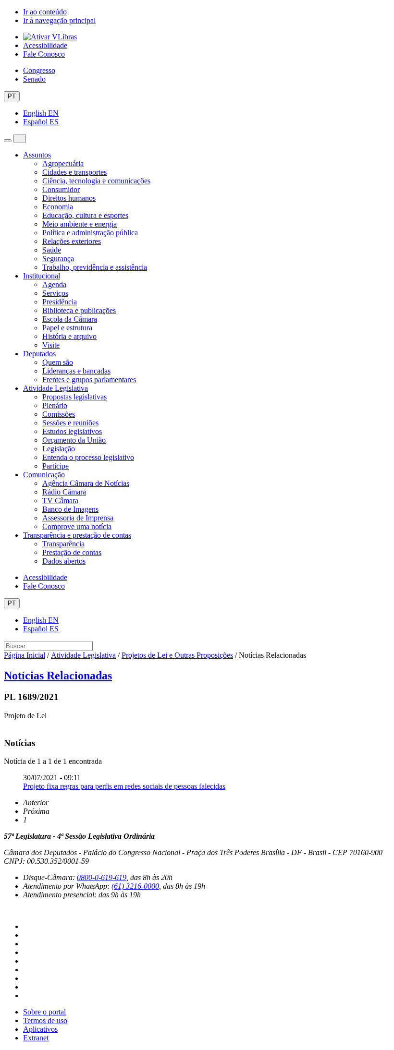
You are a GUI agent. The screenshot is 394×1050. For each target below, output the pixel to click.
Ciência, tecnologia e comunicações (96, 181)
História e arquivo (69, 336)
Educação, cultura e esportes (85, 215)
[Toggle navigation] (8, 140)
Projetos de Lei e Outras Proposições (177, 655)
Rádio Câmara (64, 492)
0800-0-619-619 (101, 877)
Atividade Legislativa (55, 388)
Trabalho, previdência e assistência (94, 267)
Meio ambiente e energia (79, 224)
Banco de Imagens (70, 509)
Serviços (55, 293)
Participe (55, 466)
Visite (51, 345)
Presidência (59, 302)
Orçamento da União (74, 440)
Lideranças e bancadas (76, 371)
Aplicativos (40, 1029)
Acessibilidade (45, 45)
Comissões (58, 414)
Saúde (51, 250)
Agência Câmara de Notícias (85, 483)
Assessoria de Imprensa (77, 518)
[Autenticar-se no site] (7, 910)
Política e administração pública (90, 233)
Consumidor (61, 189)
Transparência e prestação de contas (77, 535)
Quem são (57, 362)
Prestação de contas (71, 552)
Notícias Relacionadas (58, 675)
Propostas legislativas (74, 397)
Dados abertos (64, 561)
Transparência (63, 544)
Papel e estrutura (67, 328)
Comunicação (44, 475)
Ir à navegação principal (59, 20)
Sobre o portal (44, 1012)
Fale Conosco (44, 54)
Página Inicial (24, 655)
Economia (57, 207)
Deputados (39, 354)
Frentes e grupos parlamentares (89, 379)
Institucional (41, 276)
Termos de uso (45, 1020)
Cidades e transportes (74, 172)
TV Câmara (60, 500)
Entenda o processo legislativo (88, 457)
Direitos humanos (69, 198)
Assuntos (37, 155)
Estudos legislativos (72, 431)
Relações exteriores (71, 241)
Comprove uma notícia (76, 526)
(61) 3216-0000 (135, 886)
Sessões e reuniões (70, 423)
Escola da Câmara (69, 319)
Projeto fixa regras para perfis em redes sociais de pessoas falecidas (124, 786)
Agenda (54, 284)
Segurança (58, 258)
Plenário (54, 405)
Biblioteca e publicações (79, 310)
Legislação (58, 449)
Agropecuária (63, 163)
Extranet (36, 1038)
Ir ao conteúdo (45, 12)
